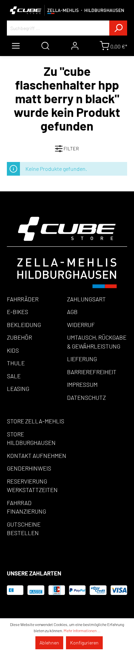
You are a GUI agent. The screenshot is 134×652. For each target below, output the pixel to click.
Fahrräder (22, 299)
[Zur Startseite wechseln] (67, 10)
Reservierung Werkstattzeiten (32, 485)
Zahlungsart (86, 299)
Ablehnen (49, 643)
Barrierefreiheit (91, 371)
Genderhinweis (29, 468)
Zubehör (19, 337)
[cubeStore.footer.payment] (67, 252)
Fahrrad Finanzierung (26, 507)
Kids (13, 350)
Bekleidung (24, 324)
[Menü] (16, 45)
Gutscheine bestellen (24, 528)
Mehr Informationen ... (82, 630)
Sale (14, 375)
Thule (16, 362)
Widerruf (81, 324)
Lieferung (82, 358)
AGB (72, 311)
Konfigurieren (84, 643)
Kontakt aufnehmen (36, 455)
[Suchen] (118, 28)
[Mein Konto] (75, 45)
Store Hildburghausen (31, 438)
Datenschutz (86, 397)
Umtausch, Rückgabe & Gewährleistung (96, 342)
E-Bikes (17, 311)
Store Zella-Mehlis (35, 421)
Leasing (18, 388)
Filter (71, 148)
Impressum (82, 384)
